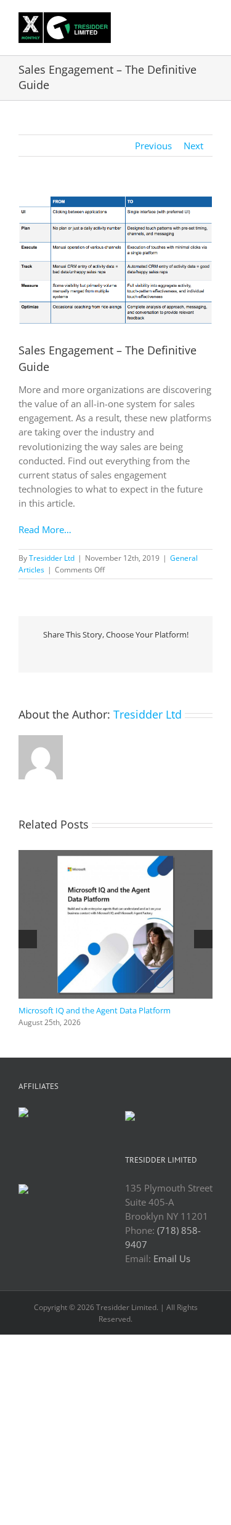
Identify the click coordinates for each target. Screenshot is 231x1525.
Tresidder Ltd (52, 558)
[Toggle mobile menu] (208, 21)
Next (193, 145)
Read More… (44, 529)
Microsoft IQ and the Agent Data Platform (94, 1010)
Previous (153, 145)
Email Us (171, 1258)
